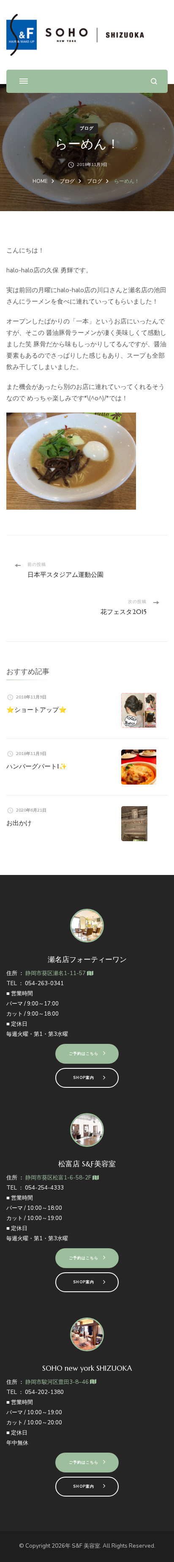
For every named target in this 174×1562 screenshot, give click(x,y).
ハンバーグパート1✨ (36, 766)
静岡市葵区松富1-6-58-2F (58, 1178)
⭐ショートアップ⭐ (36, 710)
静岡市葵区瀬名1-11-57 (56, 973)
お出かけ (19, 823)
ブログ (87, 128)
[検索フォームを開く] (153, 81)
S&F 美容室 (86, 1546)
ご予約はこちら (83, 1053)
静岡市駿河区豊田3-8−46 (57, 1382)
